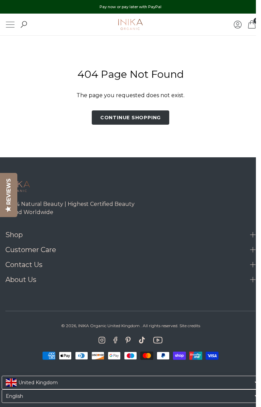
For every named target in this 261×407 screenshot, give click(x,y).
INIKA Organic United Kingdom (106, 325)
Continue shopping (128, 117)
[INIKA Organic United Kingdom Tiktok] (139, 340)
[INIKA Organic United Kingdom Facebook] (113, 340)
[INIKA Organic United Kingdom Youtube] (155, 340)
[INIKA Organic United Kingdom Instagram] (99, 340)
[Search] (23, 24)
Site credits (187, 325)
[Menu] (10, 25)
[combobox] (130, 382)
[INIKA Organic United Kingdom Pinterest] (125, 340)
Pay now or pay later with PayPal (130, 6)
